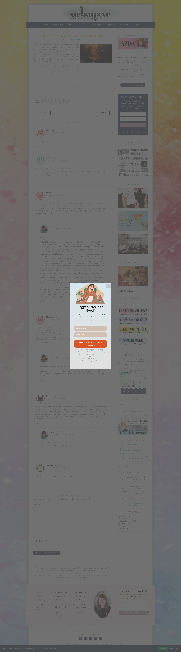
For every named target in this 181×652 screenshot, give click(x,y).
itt (99, 361)
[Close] (108, 286)
